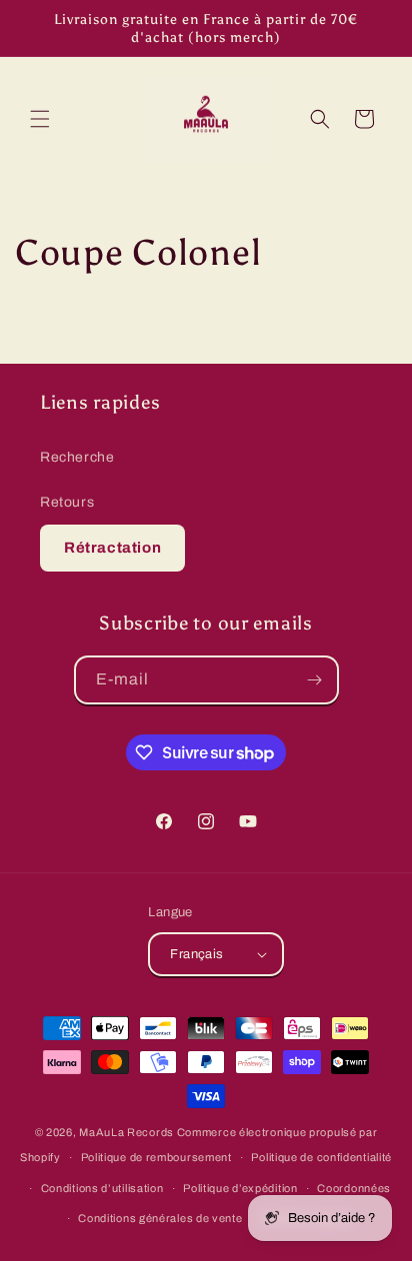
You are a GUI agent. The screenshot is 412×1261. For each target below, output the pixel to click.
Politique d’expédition (240, 1188)
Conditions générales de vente (160, 1218)
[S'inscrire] (315, 679)
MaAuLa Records (126, 1132)
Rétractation (112, 548)
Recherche (77, 457)
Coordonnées (354, 1188)
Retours (67, 502)
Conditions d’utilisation (102, 1188)
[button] (40, 119)
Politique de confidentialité (321, 1157)
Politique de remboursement (156, 1157)
